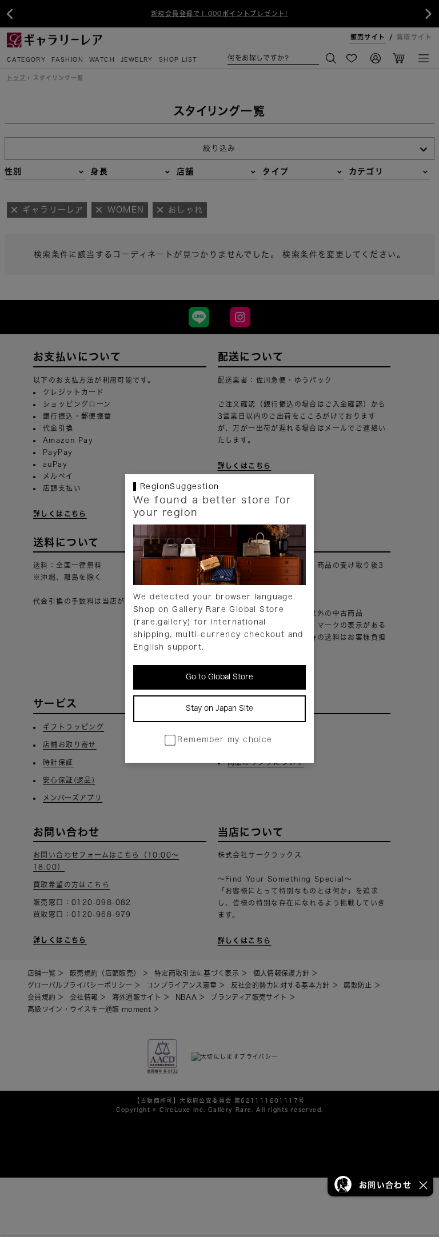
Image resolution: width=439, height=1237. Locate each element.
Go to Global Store (219, 676)
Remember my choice (224, 739)
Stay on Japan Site (219, 708)
